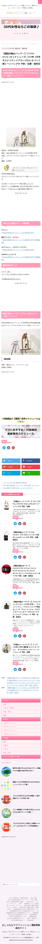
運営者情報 (30, 920)
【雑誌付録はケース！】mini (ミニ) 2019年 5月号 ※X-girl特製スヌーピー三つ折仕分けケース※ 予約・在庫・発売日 (23, 690)
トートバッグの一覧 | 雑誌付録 (12, 482)
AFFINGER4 (29, 940)
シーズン (6, 700)
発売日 (29, 485)
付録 (25, 485)
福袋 (4, 704)
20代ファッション (9, 723)
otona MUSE (7, 488)
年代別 (5, 719)
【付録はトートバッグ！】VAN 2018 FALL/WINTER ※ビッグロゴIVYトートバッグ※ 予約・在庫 (26, 503)
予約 (4, 485)
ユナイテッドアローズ (26, 488)
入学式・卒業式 (8, 708)
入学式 (5, 749)
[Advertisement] (21, 105)
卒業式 (5, 745)
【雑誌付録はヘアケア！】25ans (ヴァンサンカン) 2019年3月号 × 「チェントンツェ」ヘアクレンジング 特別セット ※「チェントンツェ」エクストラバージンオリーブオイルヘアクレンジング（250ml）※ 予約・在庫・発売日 (26, 609)
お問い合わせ (30, 901)
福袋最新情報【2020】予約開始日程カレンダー (22, 911)
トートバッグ (19, 485)
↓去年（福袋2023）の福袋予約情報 (18, 898)
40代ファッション (9, 730)
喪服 (4, 715)
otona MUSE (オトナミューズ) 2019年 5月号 (18, 233)
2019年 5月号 (15, 488)
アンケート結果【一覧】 (11, 757)
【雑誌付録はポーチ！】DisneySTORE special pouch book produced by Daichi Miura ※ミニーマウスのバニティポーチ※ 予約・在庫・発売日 (26, 571)
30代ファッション (9, 727)
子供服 (5, 738)
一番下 (20, 903)
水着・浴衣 (7, 712)
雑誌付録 (24, 482)
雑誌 (8, 485)
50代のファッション (10, 734)
